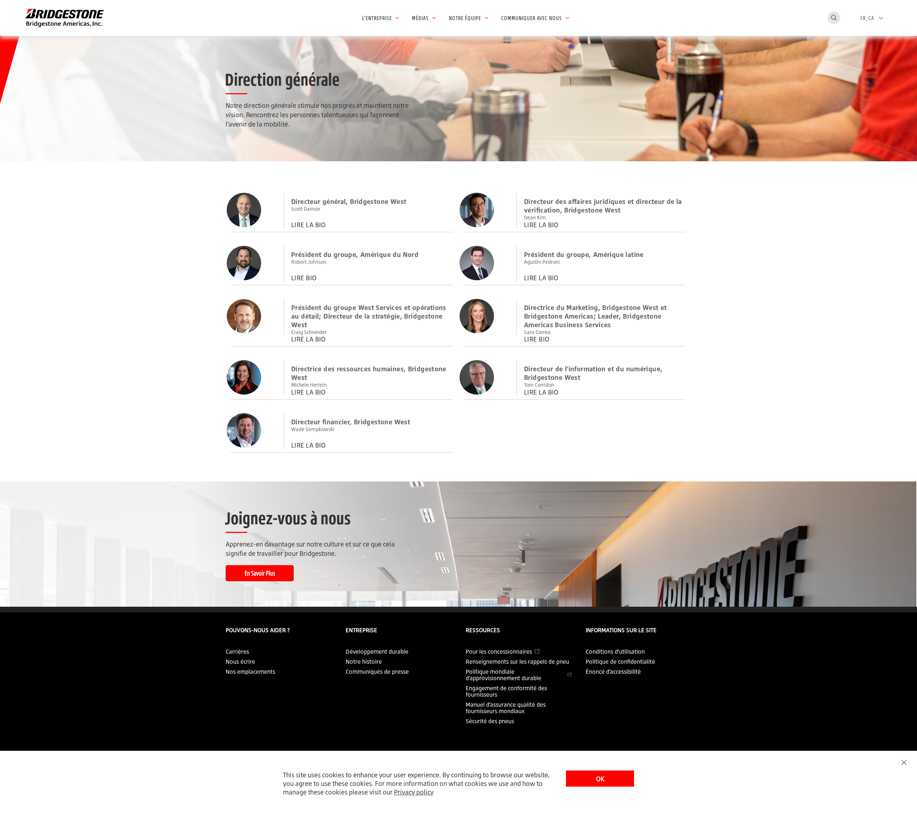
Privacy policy (413, 792)
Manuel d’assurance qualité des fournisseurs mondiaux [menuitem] (506, 707)
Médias (420, 18)
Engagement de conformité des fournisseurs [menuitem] (506, 691)
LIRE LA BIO (308, 225)
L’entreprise (377, 18)
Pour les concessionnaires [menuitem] (499, 651)
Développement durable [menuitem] (377, 651)
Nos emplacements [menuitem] (250, 671)
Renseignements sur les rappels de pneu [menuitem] (517, 661)
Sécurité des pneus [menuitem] (490, 721)
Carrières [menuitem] (237, 651)
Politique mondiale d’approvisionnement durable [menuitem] (503, 674)
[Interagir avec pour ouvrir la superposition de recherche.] (833, 18)
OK (600, 779)
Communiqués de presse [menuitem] (377, 671)
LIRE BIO (304, 278)
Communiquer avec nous (531, 18)
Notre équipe (465, 18)
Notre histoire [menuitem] (364, 661)
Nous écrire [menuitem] (240, 661)
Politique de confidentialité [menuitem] (620, 661)
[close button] (903, 762)
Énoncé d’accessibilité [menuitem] (613, 671)
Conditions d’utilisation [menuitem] (615, 651)
